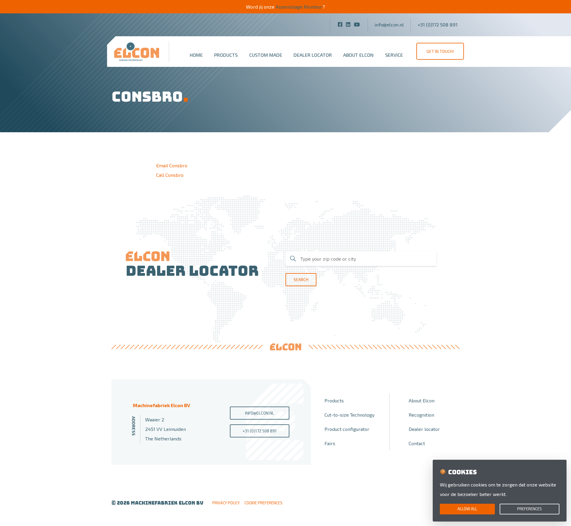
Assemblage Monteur (299, 7)
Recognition (421, 415)
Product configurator (346, 429)
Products (226, 55)
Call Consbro (169, 175)
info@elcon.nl (389, 24)
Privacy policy (226, 502)
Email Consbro (171, 165)
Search (301, 279)
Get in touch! (440, 51)
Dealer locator (313, 55)
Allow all (467, 508)
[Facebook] (340, 24)
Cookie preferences (263, 502)
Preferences (529, 508)
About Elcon (358, 55)
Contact (417, 443)
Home (196, 55)
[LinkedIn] (348, 24)
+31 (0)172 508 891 (437, 24)
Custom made (265, 55)
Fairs (329, 443)
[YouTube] (357, 24)
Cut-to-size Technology (349, 415)
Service (394, 55)
